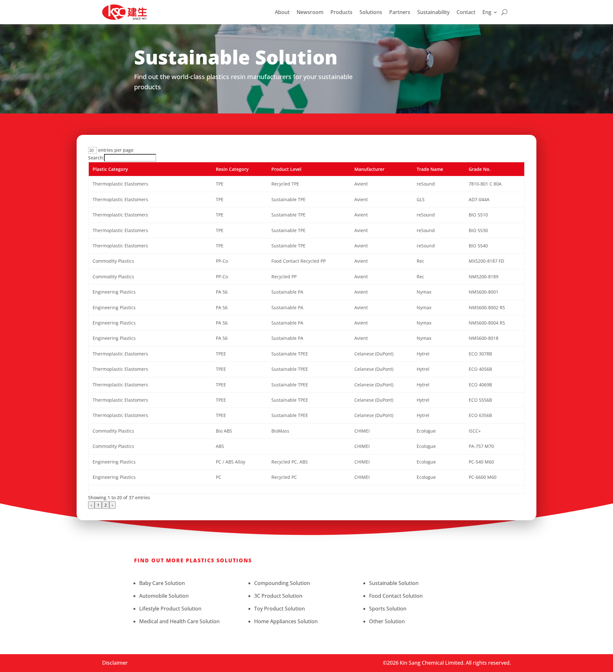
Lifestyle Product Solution (170, 608)
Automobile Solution (164, 595)
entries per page (115, 150)
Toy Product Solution (279, 608)
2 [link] (105, 505)
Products (341, 12)
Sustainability (433, 12)
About (282, 12)
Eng (486, 12)
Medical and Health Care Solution (179, 621)
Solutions (370, 12)
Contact (466, 12)
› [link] (112, 505)
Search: (96, 158)
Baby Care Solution (162, 583)
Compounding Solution (282, 583)
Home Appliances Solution (286, 621)
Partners (399, 12)
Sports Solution (387, 608)
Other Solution (387, 621)
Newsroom (310, 12)
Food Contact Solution (396, 595)
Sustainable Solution (394, 583)
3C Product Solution (278, 595)
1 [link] (98, 505)
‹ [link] (91, 505)
